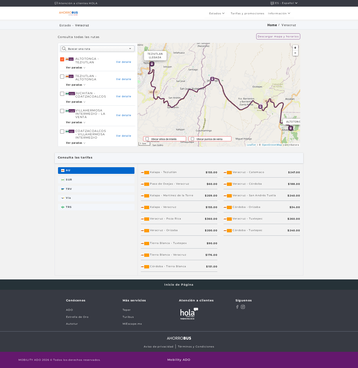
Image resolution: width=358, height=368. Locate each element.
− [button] (295, 53)
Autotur (72, 323)
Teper (127, 309)
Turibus (128, 316)
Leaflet (251, 145)
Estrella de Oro (77, 316)
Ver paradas (74, 67)
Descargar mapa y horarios (278, 36)
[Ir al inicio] (68, 13)
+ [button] (295, 47)
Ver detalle (123, 62)
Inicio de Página (179, 284)
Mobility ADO (179, 360)
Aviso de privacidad (159, 346)
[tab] (96, 170)
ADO (69, 309)
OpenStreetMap (272, 145)
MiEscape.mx (132, 323)
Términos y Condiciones (196, 346)
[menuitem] (218, 13)
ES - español (285, 3)
